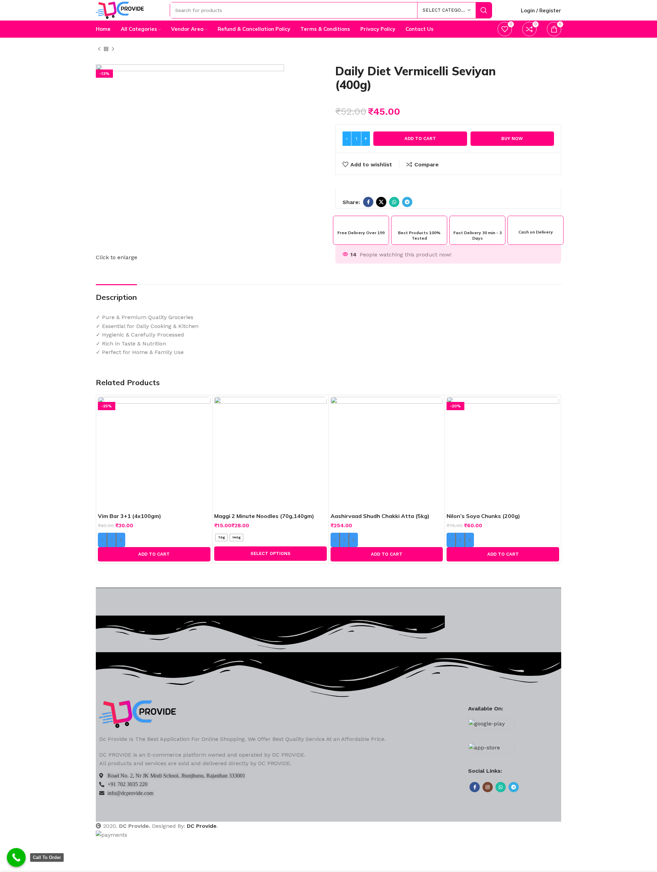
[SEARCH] (484, 10)
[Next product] (113, 49)
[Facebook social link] (368, 202)
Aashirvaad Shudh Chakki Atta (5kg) (380, 516)
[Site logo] (120, 10)
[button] (154, 554)
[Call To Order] (16, 857)
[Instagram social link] (487, 787)
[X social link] (381, 202)
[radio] (221, 537)
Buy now (512, 138)
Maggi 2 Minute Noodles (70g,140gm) (264, 516)
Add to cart (420, 138)
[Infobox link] (361, 227)
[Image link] (137, 713)
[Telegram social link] (407, 202)
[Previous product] (99, 49)
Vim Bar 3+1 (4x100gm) (129, 516)
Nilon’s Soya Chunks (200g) (483, 516)
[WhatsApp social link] (394, 202)
